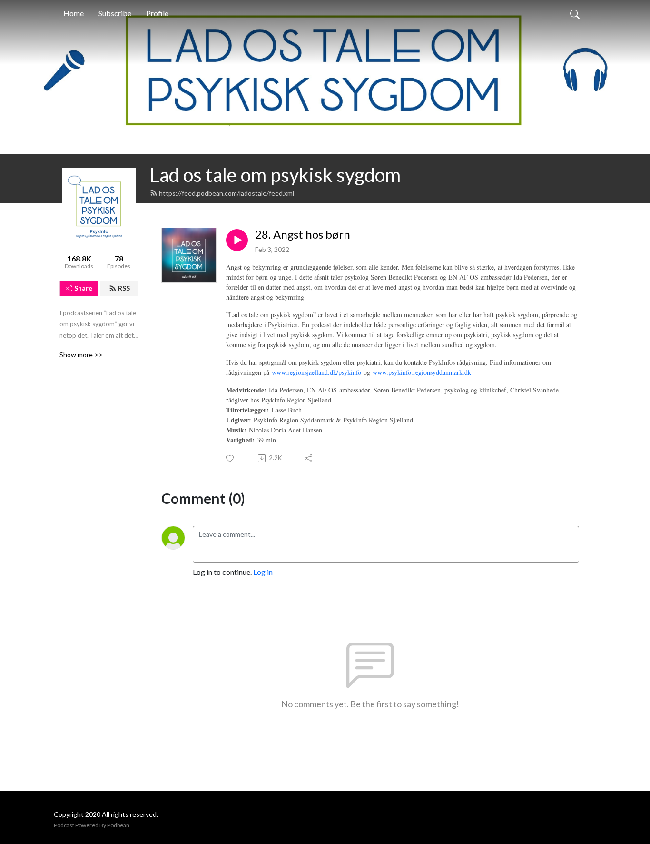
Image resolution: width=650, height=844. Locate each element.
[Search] (574, 13)
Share (83, 288)
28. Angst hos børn (302, 234)
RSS (124, 288)
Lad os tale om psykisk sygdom (275, 174)
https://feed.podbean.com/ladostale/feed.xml (226, 193)
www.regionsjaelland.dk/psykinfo (316, 372)
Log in (263, 571)
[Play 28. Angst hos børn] (237, 240)
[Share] (309, 458)
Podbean (118, 825)
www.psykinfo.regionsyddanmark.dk (422, 372)
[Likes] (230, 458)
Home (73, 13)
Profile (157, 13)
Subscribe (114, 13)
